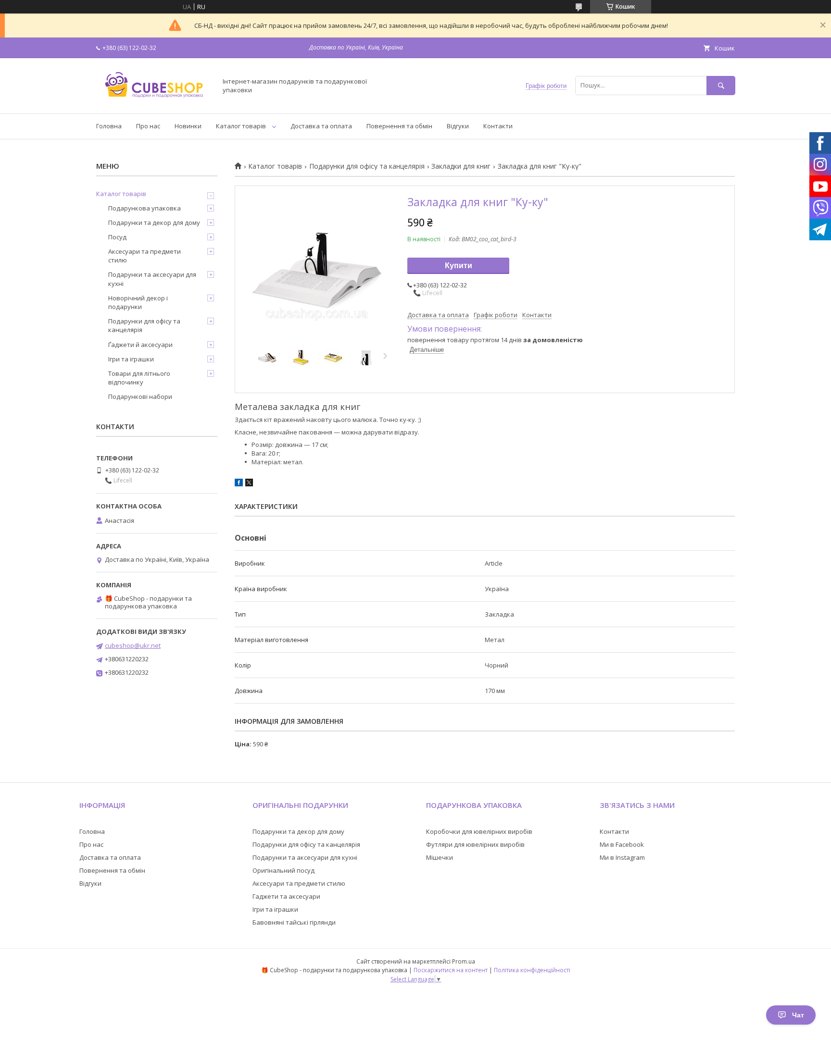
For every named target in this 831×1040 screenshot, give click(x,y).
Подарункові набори (140, 396)
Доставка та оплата (321, 126)
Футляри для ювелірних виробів (475, 844)
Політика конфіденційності (532, 970)
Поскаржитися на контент (451, 970)
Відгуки (458, 126)
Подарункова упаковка (144, 208)
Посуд (117, 237)
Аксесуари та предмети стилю (144, 255)
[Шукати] (720, 85)
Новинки (188, 126)
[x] (249, 484)
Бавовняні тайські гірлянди (294, 922)
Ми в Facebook (622, 844)
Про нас (148, 126)
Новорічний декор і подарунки (138, 302)
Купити (458, 265)
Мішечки (439, 857)
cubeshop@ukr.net (133, 645)
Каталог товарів (241, 126)
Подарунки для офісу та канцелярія (367, 166)
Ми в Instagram (622, 857)
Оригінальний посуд (283, 870)
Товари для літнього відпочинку (139, 377)
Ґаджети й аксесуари (140, 344)
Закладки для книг (461, 166)
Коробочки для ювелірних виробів (479, 831)
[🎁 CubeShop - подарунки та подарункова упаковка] (154, 101)
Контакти (498, 126)
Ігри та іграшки (131, 359)
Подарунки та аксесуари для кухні (152, 278)
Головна (109, 126)
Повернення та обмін (399, 126)
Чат (798, 1015)
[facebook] (239, 484)
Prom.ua (463, 961)
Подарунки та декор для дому (154, 222)
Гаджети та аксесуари (286, 896)
